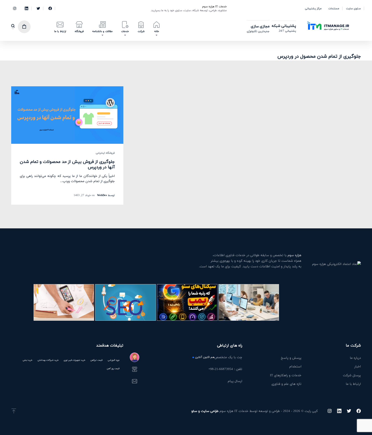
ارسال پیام (235, 381)
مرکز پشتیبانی (313, 8)
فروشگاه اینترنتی (105, 153)
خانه (156, 31)
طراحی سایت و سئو (205, 411)
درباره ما (355, 358)
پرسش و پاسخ (291, 358)
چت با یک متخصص (218, 357)
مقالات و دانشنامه (102, 31)
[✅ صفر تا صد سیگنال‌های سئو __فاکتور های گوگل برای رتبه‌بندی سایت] (64, 302)
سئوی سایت (353, 8)
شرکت (141, 31)
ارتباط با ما (60, 31)
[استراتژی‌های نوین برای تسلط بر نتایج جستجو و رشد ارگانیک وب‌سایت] (125, 302)
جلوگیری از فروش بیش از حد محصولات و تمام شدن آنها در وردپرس (67, 164)
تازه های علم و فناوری (286, 384)
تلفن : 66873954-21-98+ (225, 369)
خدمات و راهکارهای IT (285, 375)
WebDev (102, 195)
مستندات (333, 8)
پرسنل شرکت (352, 375)
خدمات (125, 31)
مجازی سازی (260, 26)
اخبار (357, 366)
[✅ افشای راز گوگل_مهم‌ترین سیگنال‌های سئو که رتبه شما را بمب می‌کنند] (187, 302)
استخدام (295, 366)
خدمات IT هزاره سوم (214, 6)
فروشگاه (79, 31)
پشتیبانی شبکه (284, 26)
